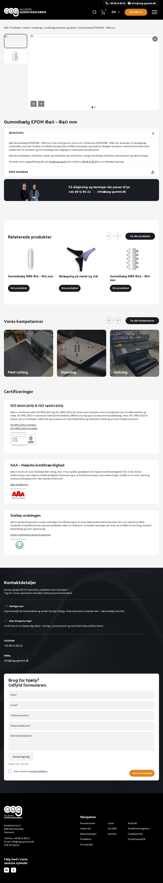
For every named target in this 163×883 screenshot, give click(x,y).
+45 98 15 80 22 (117, 3)
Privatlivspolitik (136, 839)
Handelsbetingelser (138, 828)
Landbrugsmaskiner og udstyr (60, 27)
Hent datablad (18, 172)
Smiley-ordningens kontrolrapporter (30, 534)
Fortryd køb (86, 844)
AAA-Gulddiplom (19, 484)
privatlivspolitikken (38, 771)
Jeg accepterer (31, 771)
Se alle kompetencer (142, 321)
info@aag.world (57, 161)
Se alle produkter (140, 236)
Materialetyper (88, 833)
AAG (6, 27)
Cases (111, 823)
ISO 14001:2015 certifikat (23, 428)
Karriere (112, 833)
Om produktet (18, 288)
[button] (92, 107)
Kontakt (132, 823)
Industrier (85, 828)
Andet (26, 27)
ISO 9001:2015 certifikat (23, 424)
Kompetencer (87, 823)
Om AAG (112, 828)
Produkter (15, 27)
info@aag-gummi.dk (144, 3)
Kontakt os (135, 12)
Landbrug (37, 27)
